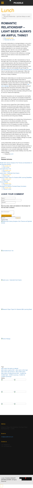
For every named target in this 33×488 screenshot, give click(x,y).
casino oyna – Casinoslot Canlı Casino (9, 173)
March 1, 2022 (6, 180)
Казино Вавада (4, 182)
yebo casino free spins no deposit (9, 368)
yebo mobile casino (20, 371)
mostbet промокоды (6, 376)
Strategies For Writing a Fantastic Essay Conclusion (13, 186)
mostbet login (4, 375)
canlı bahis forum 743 (5, 169)
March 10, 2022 (6, 171)
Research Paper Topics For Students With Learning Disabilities (16, 177)
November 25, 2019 (9, 40)
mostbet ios (22, 375)
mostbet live (23, 373)
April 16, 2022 (6, 167)
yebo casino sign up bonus (8, 371)
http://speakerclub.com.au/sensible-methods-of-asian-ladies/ (16, 69)
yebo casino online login (22, 370)
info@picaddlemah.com (7, 437)
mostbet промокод (13, 375)
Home (3, 15)
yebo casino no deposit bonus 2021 (10, 373)
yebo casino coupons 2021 (8, 370)
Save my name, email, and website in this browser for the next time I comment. (15, 206)
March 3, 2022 (6, 176)
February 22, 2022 (7, 184)
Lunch (8, 15)
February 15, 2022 (7, 189)
